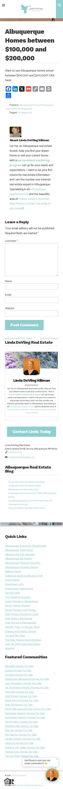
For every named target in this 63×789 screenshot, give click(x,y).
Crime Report (12, 580)
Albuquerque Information (19, 550)
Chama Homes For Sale (18, 670)
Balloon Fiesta (13, 571)
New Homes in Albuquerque (20, 623)
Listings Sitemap (30, 785)
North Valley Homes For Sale (21, 722)
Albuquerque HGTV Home (19, 339)
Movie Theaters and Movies (20, 610)
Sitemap (20, 785)
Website (9, 308)
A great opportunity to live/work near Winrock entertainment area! (30, 502)
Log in (13, 785)
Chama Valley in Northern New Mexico (23, 409)
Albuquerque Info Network (20, 554)
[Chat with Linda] (52, 775)
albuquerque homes (29, 105)
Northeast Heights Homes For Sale (25, 713)
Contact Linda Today (31, 431)
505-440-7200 (15, 452)
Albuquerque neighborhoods (28, 192)
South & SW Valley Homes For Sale (25, 747)
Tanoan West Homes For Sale (21, 756)
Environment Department (19, 588)
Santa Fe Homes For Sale (19, 743)
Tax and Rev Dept (15, 635)
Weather (10, 648)
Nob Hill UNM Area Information (22, 644)
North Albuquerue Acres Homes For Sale (28, 709)
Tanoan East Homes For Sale (21, 752)
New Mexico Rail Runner (18, 618)
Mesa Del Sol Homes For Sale (21, 700)
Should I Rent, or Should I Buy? (22, 627)
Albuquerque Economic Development (26, 546)
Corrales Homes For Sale (19, 675)
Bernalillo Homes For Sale (19, 666)
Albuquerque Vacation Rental (21, 567)
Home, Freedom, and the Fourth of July (26, 508)
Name (8, 281)
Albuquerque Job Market (18, 558)
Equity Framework (19, 775)
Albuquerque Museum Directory (22, 563)
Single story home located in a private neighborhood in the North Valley (26, 484)
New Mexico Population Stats (21, 614)
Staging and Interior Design (20, 631)
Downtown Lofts (14, 584)
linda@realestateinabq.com (21, 457)
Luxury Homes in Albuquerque (21, 601)
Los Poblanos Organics (18, 597)
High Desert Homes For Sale (21, 696)
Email (8, 295)
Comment (11, 241)
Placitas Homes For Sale (18, 730)
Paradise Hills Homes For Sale (21, 726)
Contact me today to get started (30, 206)
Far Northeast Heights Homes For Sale (27, 687)
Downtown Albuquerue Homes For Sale (27, 679)
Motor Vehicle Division (17, 606)
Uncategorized (24, 109)
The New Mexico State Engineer (23, 640)
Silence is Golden (48, 339)
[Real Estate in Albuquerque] (31, 8)
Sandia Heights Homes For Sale (22, 739)
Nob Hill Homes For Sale (18, 705)
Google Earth (12, 593)
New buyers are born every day (23, 490)
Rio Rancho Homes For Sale (20, 735)
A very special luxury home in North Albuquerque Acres (32, 495)
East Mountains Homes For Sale (23, 683)
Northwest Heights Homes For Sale (25, 717)
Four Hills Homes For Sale (19, 692)
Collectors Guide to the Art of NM (24, 576)
